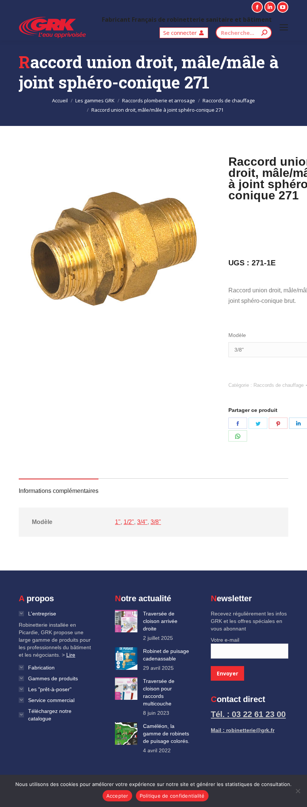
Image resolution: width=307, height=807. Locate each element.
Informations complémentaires (58, 491)
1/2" (129, 522)
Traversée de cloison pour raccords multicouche (158, 692)
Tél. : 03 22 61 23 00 (248, 714)
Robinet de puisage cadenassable (166, 655)
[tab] (58, 487)
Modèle (237, 335)
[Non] (297, 791)
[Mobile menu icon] (283, 27)
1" (118, 522)
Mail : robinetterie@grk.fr (242, 730)
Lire (70, 655)
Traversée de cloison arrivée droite (160, 621)
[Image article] (126, 621)
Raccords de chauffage (278, 385)
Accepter (117, 796)
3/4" (142, 522)
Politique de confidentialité (172, 796)
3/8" (156, 522)
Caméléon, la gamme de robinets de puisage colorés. (166, 733)
